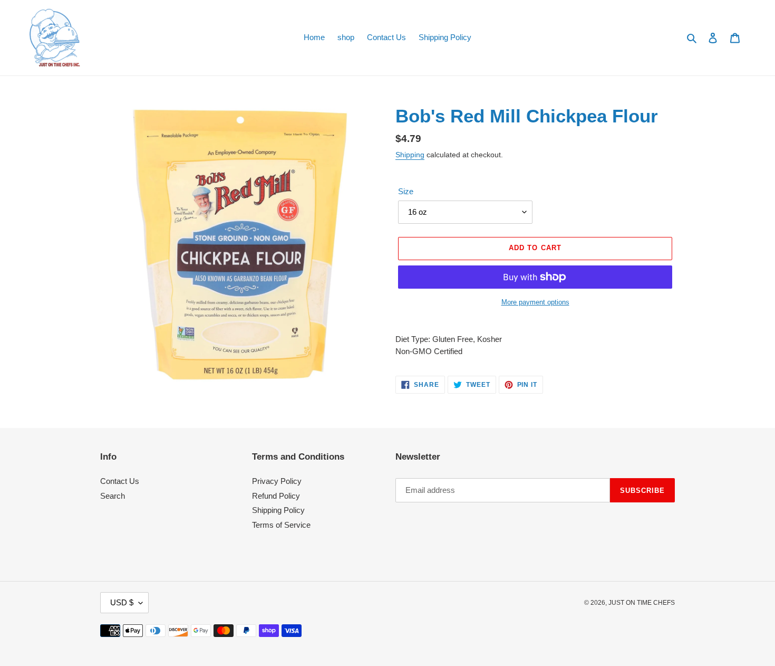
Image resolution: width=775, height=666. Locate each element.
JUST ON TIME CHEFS (641, 602)
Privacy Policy (277, 481)
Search (112, 495)
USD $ (121, 602)
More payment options (535, 302)
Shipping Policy (278, 510)
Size (405, 191)
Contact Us (119, 481)
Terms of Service (281, 524)
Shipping (409, 154)
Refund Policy (276, 495)
